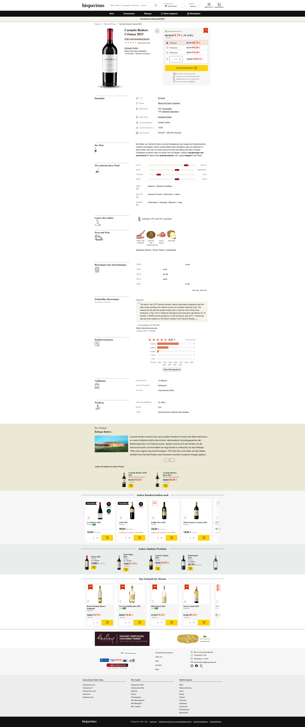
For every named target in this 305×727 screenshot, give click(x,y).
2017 (181, 362)
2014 (165, 362)
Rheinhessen (184, 710)
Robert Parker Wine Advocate (146, 328)
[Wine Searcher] (193, 639)
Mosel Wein (183, 713)
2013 (159, 362)
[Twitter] (201, 666)
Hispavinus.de (88, 697)
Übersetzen (140, 300)
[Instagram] (192, 666)
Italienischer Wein (138, 688)
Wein (111, 13)
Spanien (98, 24)
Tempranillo (129, 54)
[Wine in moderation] (117, 666)
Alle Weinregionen (138, 700)
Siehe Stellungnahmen (172, 369)
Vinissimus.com (89, 685)
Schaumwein (129, 13)
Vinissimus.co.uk (89, 691)
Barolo (181, 694)
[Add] (107, 538)
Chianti (182, 697)
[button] (209, 5)
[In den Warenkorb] (131, 486)
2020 (164, 364)
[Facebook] (197, 666)
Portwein (182, 700)
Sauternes (183, 706)
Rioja (181, 685)
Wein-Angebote (171, 13)
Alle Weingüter (136, 703)
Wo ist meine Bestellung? (203, 652)
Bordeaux (183, 703)
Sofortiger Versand (175, 31)
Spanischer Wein (137, 685)
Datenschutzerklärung (200, 722)
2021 (169, 364)
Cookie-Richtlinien (215, 722)
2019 (191, 362)
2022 (175, 364)
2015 (170, 362)
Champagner (136, 697)
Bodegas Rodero (131, 48)
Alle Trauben (136, 706)
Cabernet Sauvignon (142, 54)
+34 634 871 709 (200, 655)
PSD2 (106, 660)
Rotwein (161, 98)
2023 (180, 364)
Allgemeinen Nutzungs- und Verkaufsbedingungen (175, 722)
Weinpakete (195, 13)
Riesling (134, 691)
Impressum (153, 722)
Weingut (148, 13)
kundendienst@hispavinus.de (205, 662)
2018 (186, 362)
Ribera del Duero (110, 24)
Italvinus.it (87, 694)
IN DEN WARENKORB (184, 68)
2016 (175, 362)
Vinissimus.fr (88, 688)
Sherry (133, 694)
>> (169, 460)
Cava (181, 691)
